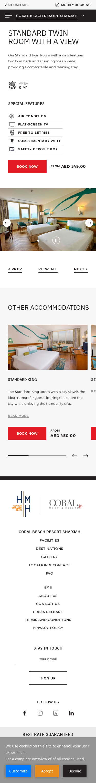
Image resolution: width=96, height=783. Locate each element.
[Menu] (8, 16)
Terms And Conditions (48, 620)
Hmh (48, 587)
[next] (89, 223)
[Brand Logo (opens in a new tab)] (21, 504)
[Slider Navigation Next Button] (86, 456)
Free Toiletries (34, 132)
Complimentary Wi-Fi (39, 141)
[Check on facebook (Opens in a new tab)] (24, 714)
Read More (18, 416)
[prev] (7, 223)
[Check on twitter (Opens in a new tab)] (55, 714)
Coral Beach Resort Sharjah (46, 16)
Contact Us (48, 604)
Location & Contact (49, 565)
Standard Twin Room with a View (43, 37)
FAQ (50, 573)
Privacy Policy (48, 628)
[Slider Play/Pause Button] (56, 240)
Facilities (49, 540)
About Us (48, 596)
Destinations (49, 548)
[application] (48, 760)
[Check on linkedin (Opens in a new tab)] (71, 714)
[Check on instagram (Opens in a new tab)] (40, 714)
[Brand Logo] (66, 504)
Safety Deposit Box (38, 149)
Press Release (48, 612)
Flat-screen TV (33, 124)
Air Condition (32, 116)
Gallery (49, 557)
